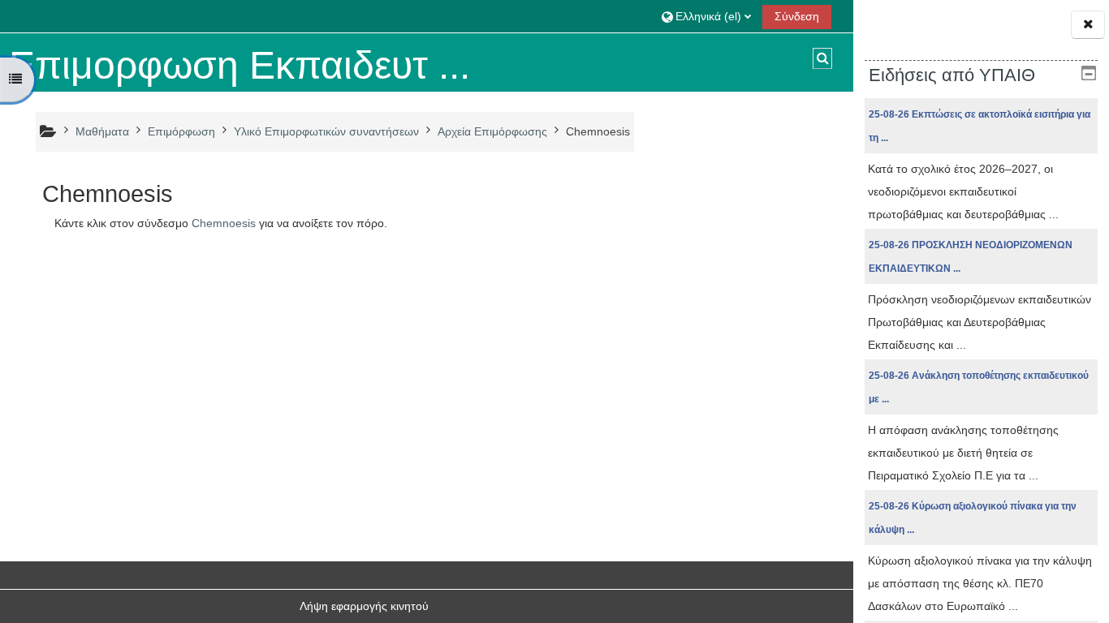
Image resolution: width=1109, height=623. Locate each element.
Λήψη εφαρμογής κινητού (364, 605)
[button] (706, 15)
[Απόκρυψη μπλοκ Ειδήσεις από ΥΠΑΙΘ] (1088, 73)
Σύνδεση (797, 16)
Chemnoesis (224, 223)
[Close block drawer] (1088, 25)
